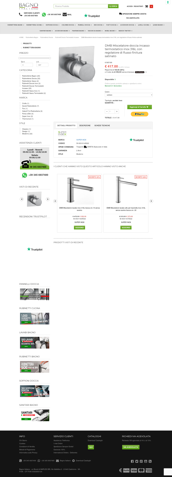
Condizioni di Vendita (27, 446)
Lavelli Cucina (143, 25)
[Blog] (150, 462)
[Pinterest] (141, 462)
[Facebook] (132, 462)
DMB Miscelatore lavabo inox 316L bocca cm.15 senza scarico (79, 209)
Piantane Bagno (78, 31)
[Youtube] (145, 462)
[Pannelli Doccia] (34, 294)
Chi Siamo (23, 440)
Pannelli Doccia (84, 25)
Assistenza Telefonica (62, 440)
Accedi (130, 6)
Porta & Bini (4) (27, 113)
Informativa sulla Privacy (28, 452)
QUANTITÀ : (109, 103)
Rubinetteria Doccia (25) (31, 78)
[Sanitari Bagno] (34, 415)
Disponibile (109, 79)
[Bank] (120, 471)
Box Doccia (98, 25)
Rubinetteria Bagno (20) (31, 76)
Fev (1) (25, 108)
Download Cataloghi (95, 440)
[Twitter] (136, 462)
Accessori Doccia (127, 25)
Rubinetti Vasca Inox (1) (31, 91)
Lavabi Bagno (158, 25)
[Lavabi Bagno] (34, 343)
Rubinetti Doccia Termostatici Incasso (67, 37)
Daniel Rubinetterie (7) (30, 106)
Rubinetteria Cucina (34, 25)
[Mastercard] (141, 471)
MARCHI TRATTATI (125, 31)
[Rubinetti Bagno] (34, 367)
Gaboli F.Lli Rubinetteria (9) (32, 111)
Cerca (114, 6)
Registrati (138, 6)
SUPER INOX (81, 140)
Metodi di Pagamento (27, 449)
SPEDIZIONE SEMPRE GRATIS (134, 14)
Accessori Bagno (62, 31)
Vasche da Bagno (94, 31)
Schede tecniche (102, 125)
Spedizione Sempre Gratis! (63, 446)
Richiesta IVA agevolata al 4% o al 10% (136, 440)
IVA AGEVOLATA (132, 18)
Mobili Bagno (110, 31)
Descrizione (84, 125)
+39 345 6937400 (31, 15)
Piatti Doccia (111, 25)
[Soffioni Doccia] (34, 391)
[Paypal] (126, 471)
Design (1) (26, 131)
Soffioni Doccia (52, 25)
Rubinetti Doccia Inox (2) (31, 83)
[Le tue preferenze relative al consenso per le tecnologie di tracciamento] (168, 2)
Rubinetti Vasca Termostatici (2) (34, 93)
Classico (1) (26, 129)
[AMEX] (149, 471)
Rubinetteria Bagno (15, 25)
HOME (21, 37)
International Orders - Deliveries (65, 452)
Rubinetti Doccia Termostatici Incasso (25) (33, 87)
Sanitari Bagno (45, 31)
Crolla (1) (25, 103)
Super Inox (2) (27, 116)
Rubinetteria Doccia (46, 37)
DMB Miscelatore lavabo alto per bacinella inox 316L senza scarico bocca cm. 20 (126, 209)
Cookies (22, 443)
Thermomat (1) (27, 119)
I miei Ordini (58, 443)
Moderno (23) (27, 133)
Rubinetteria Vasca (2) (30, 81)
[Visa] (134, 471)
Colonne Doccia (68, 25)
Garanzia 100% (59, 449)
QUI (91, 447)
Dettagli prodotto (66, 125)
